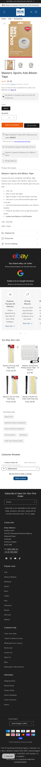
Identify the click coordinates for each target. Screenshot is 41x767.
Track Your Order (10, 633)
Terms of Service (10, 700)
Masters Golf (9, 417)
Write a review (20, 478)
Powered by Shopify (26, 742)
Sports (6, 586)
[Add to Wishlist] (18, 347)
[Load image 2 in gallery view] (20, 65)
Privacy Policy (9, 690)
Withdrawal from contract (13, 643)
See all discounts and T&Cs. (23, 141)
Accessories (18, 18)
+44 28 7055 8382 (11, 552)
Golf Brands (23, 435)
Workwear (7, 582)
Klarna (6, 704)
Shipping (13, 84)
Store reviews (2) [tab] (30, 462)
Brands (6, 610)
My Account (8, 648)
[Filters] (4, 468)
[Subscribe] (34, 502)
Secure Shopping (10, 695)
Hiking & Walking (10, 577)
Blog (5, 662)
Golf (9, 18)
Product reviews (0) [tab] (11, 462)
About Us (7, 657)
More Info (9, 326)
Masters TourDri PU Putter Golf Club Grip (30, 398)
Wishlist (7, 619)
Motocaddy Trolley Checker (14, 667)
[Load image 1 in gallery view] (10, 65)
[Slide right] (38, 65)
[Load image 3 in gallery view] (31, 65)
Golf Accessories (10, 435)
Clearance (8, 605)
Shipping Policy (9, 681)
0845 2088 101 (12, 549)
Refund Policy (9, 685)
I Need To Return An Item (13, 638)
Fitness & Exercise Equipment (14, 429)
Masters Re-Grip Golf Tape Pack (11, 367)
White (6, 108)
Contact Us (8, 652)
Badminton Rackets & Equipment (15, 423)
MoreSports (17, 742)
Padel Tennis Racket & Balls (14, 441)
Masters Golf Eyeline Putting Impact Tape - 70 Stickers (30, 368)
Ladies (6, 596)
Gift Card (7, 615)
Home (4, 18)
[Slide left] (2, 65)
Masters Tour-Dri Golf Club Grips (11, 398)
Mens (6, 591)
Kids (5, 600)
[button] (4, 12)
